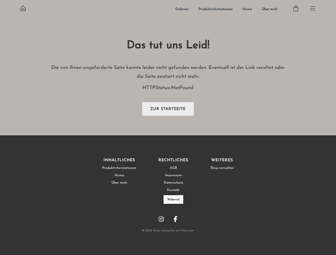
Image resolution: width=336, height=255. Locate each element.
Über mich (269, 9)
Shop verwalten (222, 168)
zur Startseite (168, 109)
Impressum (173, 175)
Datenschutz (173, 183)
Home (247, 9)
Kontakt (173, 190)
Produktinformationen (216, 9)
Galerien (182, 9)
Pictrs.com (187, 230)
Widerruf (173, 199)
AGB (173, 168)
